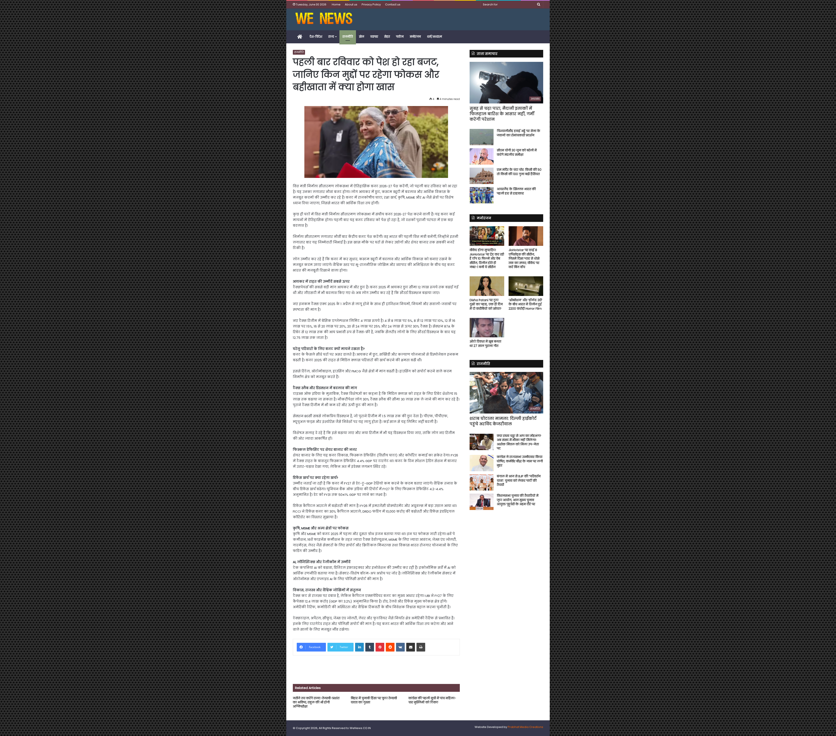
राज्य (331, 37)
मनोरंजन (415, 37)
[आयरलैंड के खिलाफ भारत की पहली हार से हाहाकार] (482, 195)
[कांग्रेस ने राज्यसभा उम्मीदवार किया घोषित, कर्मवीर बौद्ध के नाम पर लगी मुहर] (482, 463)
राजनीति (347, 37)
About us (351, 4)
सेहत (387, 37)
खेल (361, 37)
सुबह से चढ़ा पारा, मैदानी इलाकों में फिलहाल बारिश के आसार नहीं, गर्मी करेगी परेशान (502, 114)
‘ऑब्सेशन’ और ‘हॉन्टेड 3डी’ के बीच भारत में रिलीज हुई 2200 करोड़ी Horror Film (525, 304)
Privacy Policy (371, 4)
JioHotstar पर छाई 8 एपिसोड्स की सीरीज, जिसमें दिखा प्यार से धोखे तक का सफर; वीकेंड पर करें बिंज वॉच (524, 258)
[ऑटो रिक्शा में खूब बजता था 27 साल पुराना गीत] (487, 328)
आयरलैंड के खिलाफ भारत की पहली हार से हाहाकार (516, 191)
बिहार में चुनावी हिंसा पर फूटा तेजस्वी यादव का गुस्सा (374, 700)
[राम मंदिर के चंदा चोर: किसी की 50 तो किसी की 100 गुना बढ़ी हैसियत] (482, 176)
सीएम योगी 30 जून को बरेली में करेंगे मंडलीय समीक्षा (517, 152)
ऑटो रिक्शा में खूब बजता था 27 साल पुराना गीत (485, 343)
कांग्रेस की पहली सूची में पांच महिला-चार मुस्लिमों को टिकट (432, 700)
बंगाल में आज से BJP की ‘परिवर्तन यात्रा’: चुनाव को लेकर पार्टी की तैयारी (519, 480)
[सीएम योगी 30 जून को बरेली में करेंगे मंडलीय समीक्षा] (482, 156)
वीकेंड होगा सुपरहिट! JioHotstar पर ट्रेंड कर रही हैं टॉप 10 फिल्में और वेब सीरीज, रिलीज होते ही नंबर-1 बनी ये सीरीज (487, 258)
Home (336, 4)
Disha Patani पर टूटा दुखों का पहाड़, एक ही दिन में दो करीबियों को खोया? (486, 304)
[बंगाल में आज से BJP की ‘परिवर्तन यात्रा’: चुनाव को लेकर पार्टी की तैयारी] (482, 482)
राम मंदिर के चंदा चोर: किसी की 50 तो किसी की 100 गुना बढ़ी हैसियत (519, 171)
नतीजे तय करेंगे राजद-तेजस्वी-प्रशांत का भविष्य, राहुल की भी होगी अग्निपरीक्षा (316, 702)
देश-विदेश (316, 37)
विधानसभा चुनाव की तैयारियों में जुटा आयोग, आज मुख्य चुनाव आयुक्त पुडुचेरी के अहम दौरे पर (517, 499)
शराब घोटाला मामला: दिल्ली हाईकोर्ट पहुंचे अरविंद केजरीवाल (503, 421)
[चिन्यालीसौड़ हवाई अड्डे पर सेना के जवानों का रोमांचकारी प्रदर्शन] (482, 137)
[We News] (324, 19)
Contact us (392, 4)
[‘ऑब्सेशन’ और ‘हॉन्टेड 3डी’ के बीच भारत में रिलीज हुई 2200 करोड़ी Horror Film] (526, 286)
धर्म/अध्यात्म (434, 37)
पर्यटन (400, 37)
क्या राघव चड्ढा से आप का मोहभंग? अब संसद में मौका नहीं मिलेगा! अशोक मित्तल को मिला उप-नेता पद (519, 442)
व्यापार (374, 37)
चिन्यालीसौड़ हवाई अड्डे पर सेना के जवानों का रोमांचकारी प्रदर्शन (518, 133)
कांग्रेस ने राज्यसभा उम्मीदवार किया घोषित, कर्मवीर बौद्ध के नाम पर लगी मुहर (520, 461)
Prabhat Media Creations (525, 727)
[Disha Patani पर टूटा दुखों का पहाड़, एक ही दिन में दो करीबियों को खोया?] (487, 286)
